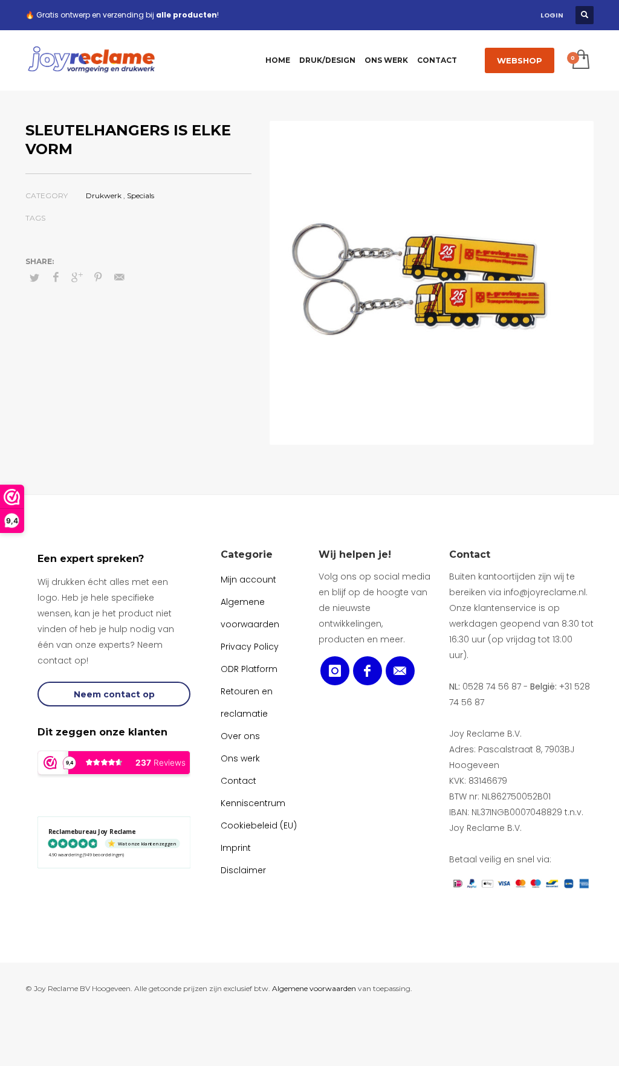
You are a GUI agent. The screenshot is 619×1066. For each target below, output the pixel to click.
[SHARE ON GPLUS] (77, 277)
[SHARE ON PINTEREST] (98, 277)
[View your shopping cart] (580, 60)
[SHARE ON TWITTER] (34, 277)
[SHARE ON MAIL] (119, 277)
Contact (469, 554)
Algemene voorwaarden (314, 988)
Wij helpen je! (355, 554)
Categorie (247, 554)
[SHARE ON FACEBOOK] (56, 277)
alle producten (186, 15)
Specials (140, 195)
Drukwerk (104, 195)
